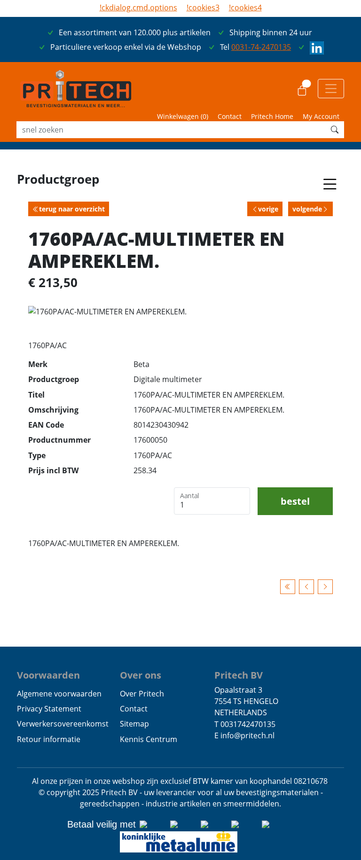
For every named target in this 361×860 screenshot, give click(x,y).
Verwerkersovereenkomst (63, 724)
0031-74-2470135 (261, 47)
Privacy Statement (49, 709)
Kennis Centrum (148, 739)
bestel (295, 501)
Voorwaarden (48, 674)
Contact (230, 116)
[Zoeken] (334, 129)
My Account (321, 116)
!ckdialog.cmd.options (138, 7)
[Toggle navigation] (331, 88)
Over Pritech (142, 693)
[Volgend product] (325, 586)
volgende (307, 208)
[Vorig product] (306, 586)
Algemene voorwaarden (59, 693)
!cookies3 (203, 7)
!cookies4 (245, 7)
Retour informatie (48, 739)
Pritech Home (272, 116)
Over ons (140, 674)
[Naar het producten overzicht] (287, 586)
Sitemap (134, 724)
